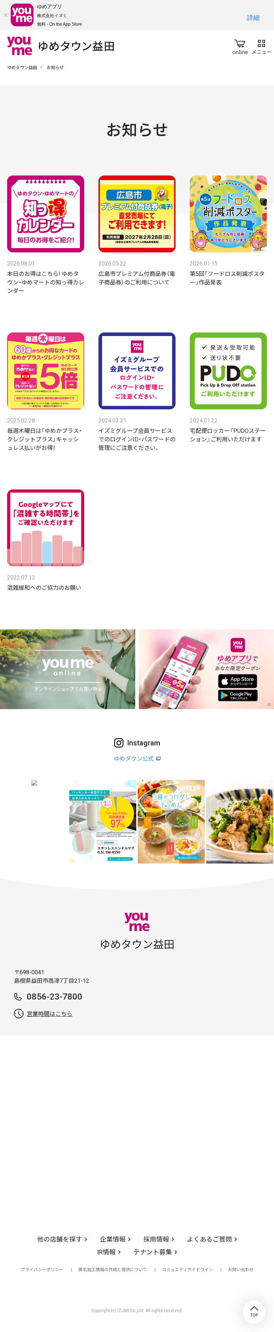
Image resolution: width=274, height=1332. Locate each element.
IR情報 (106, 1252)
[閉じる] (5, 15)
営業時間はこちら (49, 1014)
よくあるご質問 (209, 1239)
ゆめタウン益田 (22, 67)
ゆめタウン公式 (134, 758)
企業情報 (113, 1239)
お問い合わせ (241, 1269)
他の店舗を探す (59, 1239)
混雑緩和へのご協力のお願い (44, 587)
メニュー (261, 45)
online (240, 45)
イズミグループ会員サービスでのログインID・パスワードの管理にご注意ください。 (137, 439)
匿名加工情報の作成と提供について (112, 1269)
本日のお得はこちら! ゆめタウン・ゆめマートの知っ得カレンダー (45, 282)
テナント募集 (152, 1252)
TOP (254, 1312)
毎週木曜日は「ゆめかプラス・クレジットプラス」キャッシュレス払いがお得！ (44, 439)
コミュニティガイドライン (187, 1269)
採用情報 (156, 1239)
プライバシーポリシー (42, 1269)
